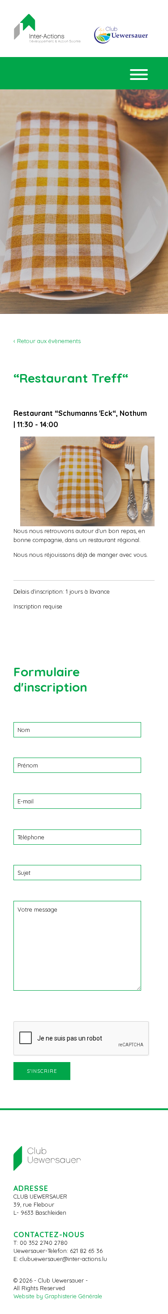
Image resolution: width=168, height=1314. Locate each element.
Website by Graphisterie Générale (57, 1296)
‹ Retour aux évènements (47, 340)
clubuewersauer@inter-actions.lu (63, 1258)
